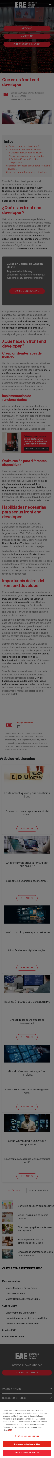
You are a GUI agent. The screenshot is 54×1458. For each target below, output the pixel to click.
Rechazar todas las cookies (27, 1444)
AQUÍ (9, 1430)
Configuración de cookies (27, 1436)
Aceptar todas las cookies (27, 1453)
